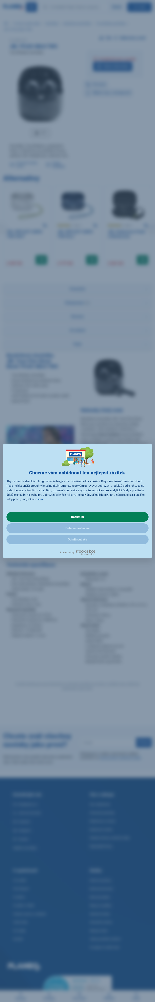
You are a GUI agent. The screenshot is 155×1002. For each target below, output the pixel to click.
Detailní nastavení (77, 528)
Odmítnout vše (77, 539)
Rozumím (77, 517)
